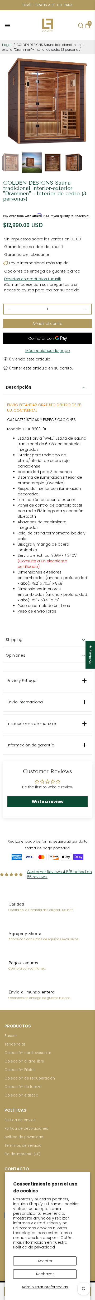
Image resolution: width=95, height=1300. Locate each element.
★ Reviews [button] (90, 654)
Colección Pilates (19, 1069)
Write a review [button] (48, 801)
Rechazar (45, 1274)
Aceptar (45, 1261)
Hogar (7, 45)
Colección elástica (21, 1095)
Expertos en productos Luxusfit (32, 279)
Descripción (18, 387)
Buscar (10, 1035)
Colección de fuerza (22, 1086)
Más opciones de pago (47, 350)
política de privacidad (23, 1137)
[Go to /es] (48, 33)
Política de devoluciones (26, 1128)
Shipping (14, 639)
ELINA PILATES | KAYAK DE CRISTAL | (47, 5)
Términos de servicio (22, 1145)
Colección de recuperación (29, 1078)
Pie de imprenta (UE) (22, 1154)
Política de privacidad (34, 1247)
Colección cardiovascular (27, 1052)
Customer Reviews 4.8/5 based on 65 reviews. (59, 874)
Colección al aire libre (24, 1061)
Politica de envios (19, 1120)
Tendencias (15, 1044)
